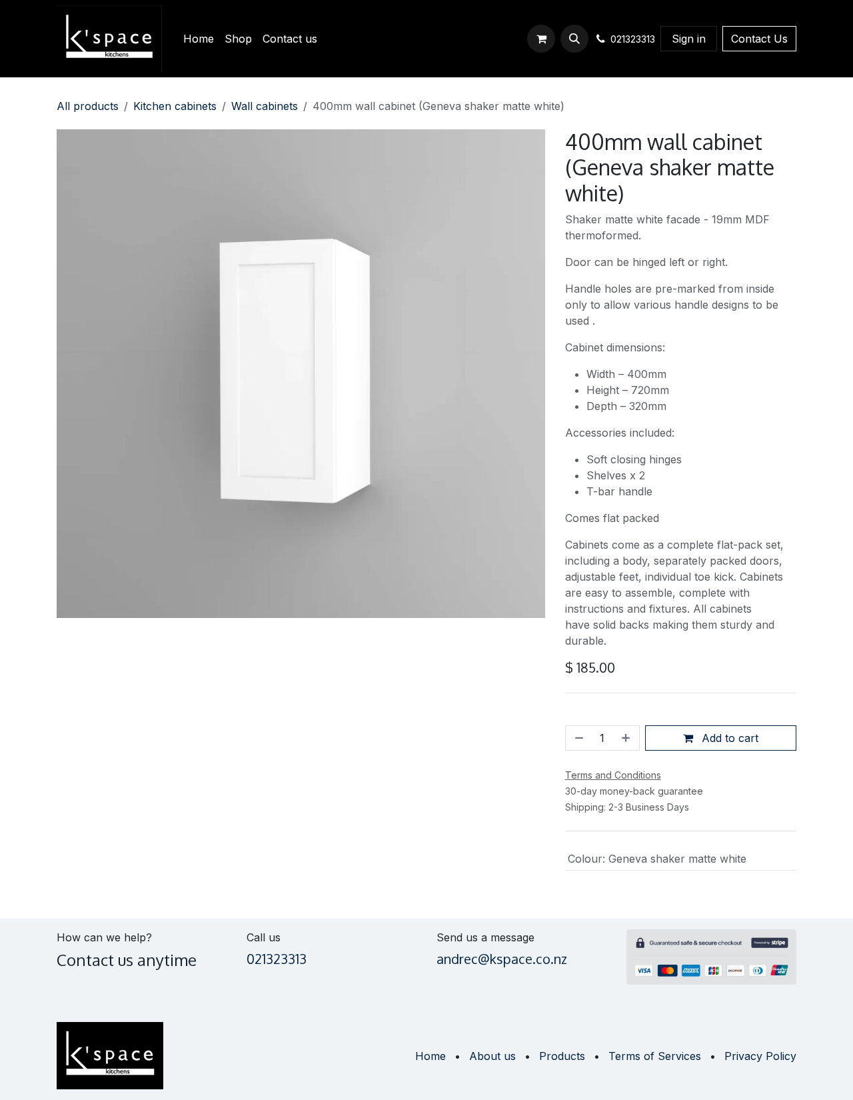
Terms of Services (654, 1056)
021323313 (277, 958)
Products (562, 1056)
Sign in (689, 38)
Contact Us (759, 38)
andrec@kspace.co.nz (501, 958)
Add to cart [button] (728, 738)
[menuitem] (198, 38)
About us (492, 1056)
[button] (574, 39)
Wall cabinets (264, 106)
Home (430, 1056)
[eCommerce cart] (541, 39)
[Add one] (627, 738)
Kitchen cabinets (175, 106)
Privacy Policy (760, 1056)
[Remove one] (578, 738)
